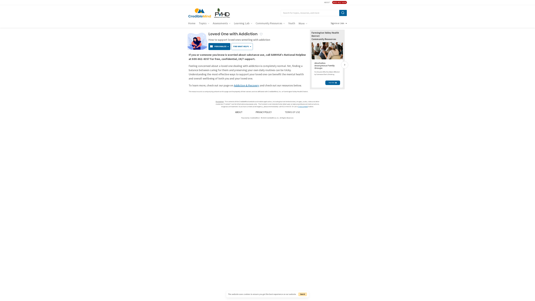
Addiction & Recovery (246, 85)
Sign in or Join (337, 23)
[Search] (343, 13)
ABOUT (327, 2)
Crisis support (303, 107)
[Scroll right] (344, 65)
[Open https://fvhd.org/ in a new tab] (222, 13)
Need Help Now (339, 2)
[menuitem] (191, 23)
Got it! (302, 294)
